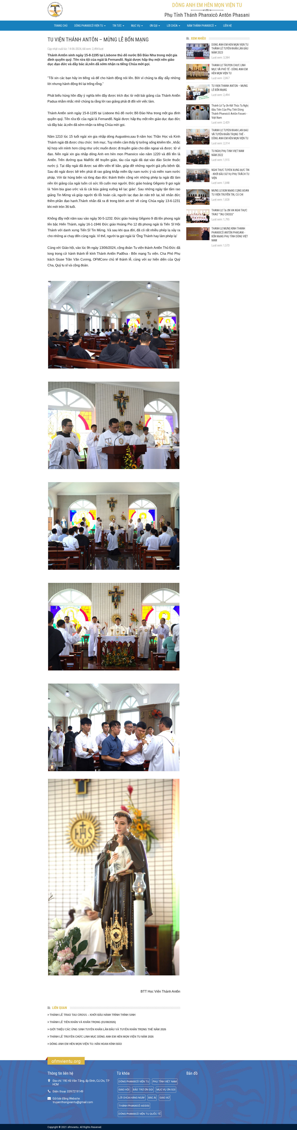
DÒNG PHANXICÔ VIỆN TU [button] (89, 25)
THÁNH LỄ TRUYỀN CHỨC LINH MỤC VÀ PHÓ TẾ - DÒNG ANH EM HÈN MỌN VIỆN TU (230, 69)
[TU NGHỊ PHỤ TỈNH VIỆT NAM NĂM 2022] (198, 157)
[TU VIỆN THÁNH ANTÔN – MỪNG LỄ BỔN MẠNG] (198, 92)
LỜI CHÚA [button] (172, 25)
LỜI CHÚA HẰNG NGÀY (132, 1097)
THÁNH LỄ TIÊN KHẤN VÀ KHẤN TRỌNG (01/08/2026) (83, 1022)
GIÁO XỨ (165, 1097)
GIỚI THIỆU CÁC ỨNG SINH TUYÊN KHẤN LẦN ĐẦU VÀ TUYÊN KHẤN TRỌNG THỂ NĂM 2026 (108, 1029)
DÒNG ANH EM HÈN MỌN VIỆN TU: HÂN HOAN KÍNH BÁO (86, 1043)
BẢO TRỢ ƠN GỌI (143, 1089)
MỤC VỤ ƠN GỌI (166, 1089)
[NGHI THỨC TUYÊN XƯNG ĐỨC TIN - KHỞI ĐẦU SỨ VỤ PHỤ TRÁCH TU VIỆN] (198, 175)
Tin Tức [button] (117, 25)
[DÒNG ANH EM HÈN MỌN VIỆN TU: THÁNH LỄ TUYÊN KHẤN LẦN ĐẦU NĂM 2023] (198, 51)
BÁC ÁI (152, 1097)
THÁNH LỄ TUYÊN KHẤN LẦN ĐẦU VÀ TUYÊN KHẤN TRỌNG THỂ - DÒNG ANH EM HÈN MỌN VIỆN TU (230, 134)
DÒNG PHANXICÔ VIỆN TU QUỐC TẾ (140, 1113)
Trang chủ (60, 25)
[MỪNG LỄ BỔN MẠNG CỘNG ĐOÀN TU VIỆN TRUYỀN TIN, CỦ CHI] (198, 197)
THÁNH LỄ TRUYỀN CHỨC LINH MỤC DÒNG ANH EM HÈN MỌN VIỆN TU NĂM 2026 (102, 1036)
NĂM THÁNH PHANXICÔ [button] (200, 25)
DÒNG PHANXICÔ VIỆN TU (134, 1081)
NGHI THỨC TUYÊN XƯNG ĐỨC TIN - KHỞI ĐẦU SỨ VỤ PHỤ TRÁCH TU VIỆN (230, 174)
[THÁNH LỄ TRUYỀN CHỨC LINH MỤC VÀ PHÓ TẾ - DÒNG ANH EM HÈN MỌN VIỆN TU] (198, 72)
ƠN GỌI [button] (154, 25)
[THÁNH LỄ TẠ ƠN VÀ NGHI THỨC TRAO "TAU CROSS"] (198, 216)
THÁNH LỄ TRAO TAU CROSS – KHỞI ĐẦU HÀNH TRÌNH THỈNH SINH (92, 1014)
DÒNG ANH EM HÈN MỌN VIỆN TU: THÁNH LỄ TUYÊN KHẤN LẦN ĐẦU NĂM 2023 (230, 48)
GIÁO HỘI (124, 1089)
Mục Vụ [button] (136, 25)
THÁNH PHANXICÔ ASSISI (134, 1105)
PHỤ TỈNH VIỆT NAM (165, 1081)
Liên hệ (227, 25)
